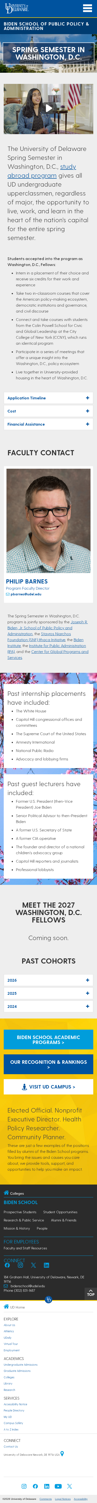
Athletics (9, 1331)
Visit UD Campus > (51, 1087)
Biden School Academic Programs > (48, 1039)
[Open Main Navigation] (87, 8)
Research (9, 1389)
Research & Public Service (24, 1220)
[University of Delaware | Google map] (62, 1454)
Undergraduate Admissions (21, 1364)
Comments (46, 1499)
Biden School (21, 1202)
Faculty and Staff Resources (25, 1248)
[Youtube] (58, 1487)
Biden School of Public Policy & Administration (46, 26)
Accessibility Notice (15, 1404)
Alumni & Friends (63, 1220)
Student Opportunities (60, 1212)
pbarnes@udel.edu (26, 594)
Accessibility (81, 1499)
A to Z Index (11, 1429)
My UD (8, 1416)
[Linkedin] (46, 1487)
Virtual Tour (11, 1343)
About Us (9, 1325)
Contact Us (11, 1446)
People (42, 1228)
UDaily (7, 1337)
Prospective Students (20, 1212)
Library (8, 1383)
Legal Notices (63, 1499)
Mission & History (17, 1228)
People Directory (14, 1410)
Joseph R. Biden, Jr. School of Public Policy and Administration (47, 627)
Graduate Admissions (17, 1370)
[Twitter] (69, 1487)
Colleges (9, 1377)
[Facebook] (35, 1487)
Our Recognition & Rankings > (48, 1064)
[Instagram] (24, 1487)
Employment (12, 1350)
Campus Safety (13, 1423)
